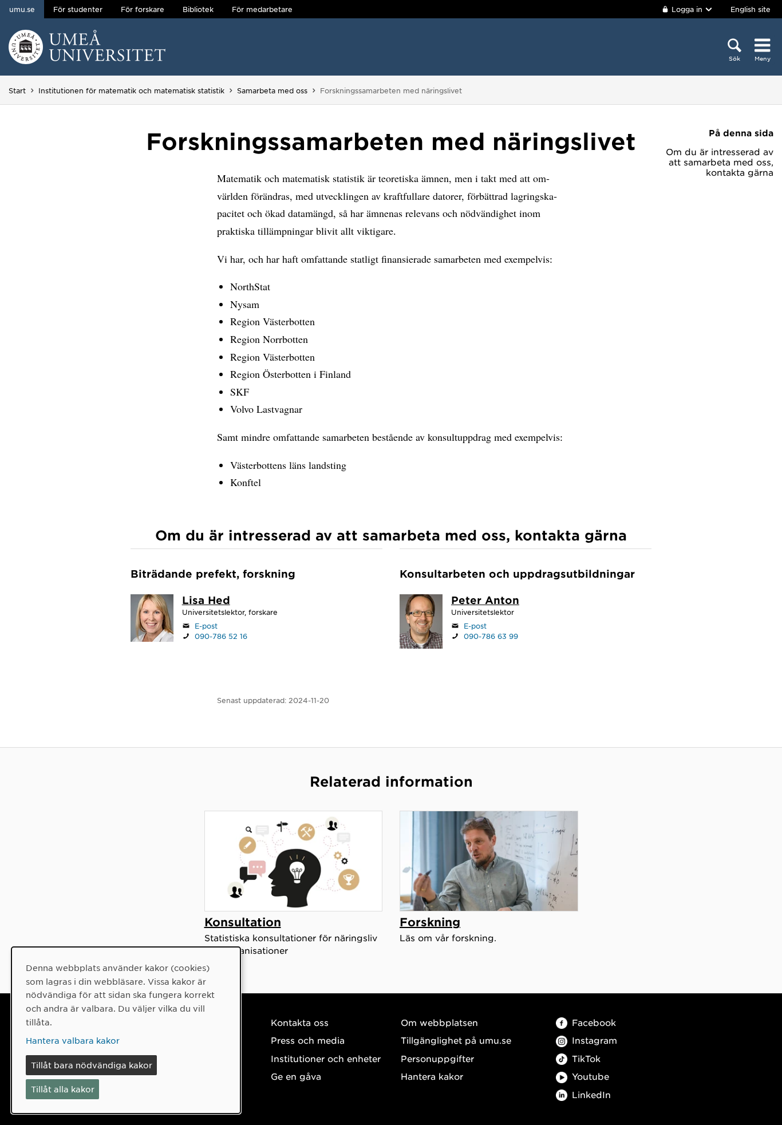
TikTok (586, 1058)
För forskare (142, 9)
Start (17, 90)
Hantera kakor (432, 1076)
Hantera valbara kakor (73, 1040)
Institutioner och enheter (326, 1058)
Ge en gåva (296, 1076)
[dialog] (125, 1030)
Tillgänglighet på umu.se (456, 1040)
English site (750, 9)
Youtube (590, 1076)
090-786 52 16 (221, 636)
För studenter (77, 9)
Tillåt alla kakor (62, 1089)
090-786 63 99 (491, 636)
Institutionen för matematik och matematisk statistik (131, 90)
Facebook (594, 1022)
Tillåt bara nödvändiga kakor (91, 1065)
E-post (206, 625)
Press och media (308, 1040)
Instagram (594, 1040)
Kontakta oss (300, 1022)
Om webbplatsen (439, 1022)
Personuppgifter (437, 1058)
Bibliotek (198, 9)
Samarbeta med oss (272, 90)
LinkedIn (591, 1094)
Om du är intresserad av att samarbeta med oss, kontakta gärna (719, 162)
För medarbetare (262, 9)
